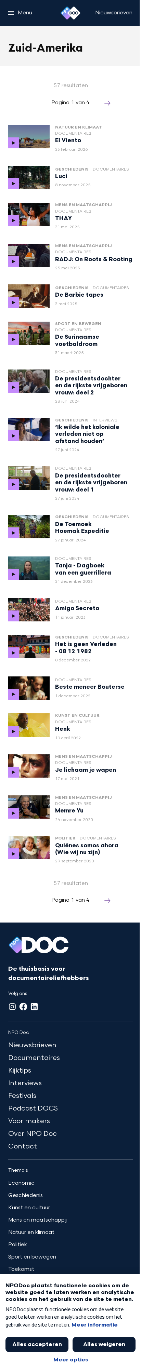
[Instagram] (12, 1007)
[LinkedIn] (34, 1007)
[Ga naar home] (70, 13)
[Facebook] (23, 1007)
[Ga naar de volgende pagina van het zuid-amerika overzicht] (107, 103)
